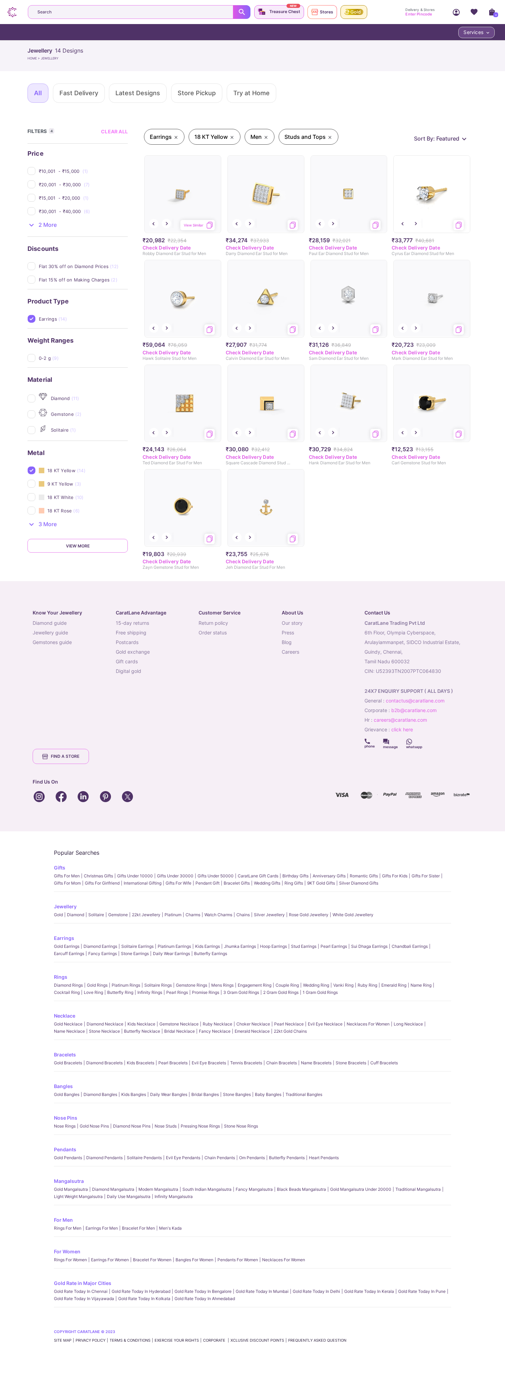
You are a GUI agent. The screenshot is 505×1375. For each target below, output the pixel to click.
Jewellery (65, 906)
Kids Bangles (133, 1094)
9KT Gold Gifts (321, 883)
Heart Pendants (324, 1157)
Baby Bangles (268, 1094)
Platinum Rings (126, 985)
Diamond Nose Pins (131, 1126)
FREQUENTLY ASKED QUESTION (317, 1340)
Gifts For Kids (394, 875)
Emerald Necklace (252, 1031)
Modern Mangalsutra (158, 1189)
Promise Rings (205, 992)
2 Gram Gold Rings (281, 992)
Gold (58, 914)
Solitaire (96, 914)
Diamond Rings (68, 985)
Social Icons (369, 741)
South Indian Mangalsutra (207, 1189)
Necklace (64, 1016)
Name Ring (421, 985)
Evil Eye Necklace (325, 1024)
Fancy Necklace (215, 1031)
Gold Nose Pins (94, 1126)
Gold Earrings (66, 946)
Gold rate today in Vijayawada (84, 1298)
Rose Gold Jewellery (308, 914)
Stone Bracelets (351, 1062)
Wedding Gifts (267, 883)
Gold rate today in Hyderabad (141, 1291)
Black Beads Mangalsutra (301, 1189)
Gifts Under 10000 (135, 875)
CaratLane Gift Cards (258, 875)
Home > (34, 58)
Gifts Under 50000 (216, 875)
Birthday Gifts (295, 875)
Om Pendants (252, 1157)
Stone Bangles (237, 1094)
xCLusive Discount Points (257, 1340)
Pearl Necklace (289, 1024)
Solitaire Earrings (137, 946)
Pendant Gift (207, 883)
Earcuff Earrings (69, 953)
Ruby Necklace (217, 1024)
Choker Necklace (253, 1024)
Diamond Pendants (104, 1157)
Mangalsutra (69, 1181)
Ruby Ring (367, 985)
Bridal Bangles (205, 1094)
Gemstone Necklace (179, 1024)
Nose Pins (65, 1118)
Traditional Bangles (303, 1094)
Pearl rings (177, 992)
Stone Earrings (135, 953)
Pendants (65, 1149)
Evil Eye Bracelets (209, 1062)
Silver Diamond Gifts (358, 883)
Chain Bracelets (281, 1062)
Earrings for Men (102, 1228)
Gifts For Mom (67, 883)
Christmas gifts (98, 875)
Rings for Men (67, 1228)
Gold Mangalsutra (71, 1189)
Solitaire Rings (158, 985)
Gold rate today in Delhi (316, 1291)
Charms (193, 914)
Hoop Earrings (273, 946)
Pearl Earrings (334, 946)
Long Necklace (408, 1024)
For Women (67, 1251)
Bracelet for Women (152, 1259)
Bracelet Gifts (237, 883)
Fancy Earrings (102, 953)
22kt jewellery (146, 914)
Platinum (173, 914)
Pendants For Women (237, 1259)
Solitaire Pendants (144, 1157)
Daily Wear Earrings (171, 953)
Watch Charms (218, 914)
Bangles (63, 1086)
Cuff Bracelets (384, 1062)
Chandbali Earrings (410, 946)
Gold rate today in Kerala (369, 1291)
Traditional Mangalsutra (418, 1189)
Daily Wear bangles (168, 1094)
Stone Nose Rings (241, 1126)
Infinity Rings (149, 992)
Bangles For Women (194, 1259)
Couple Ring (287, 985)
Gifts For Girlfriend (102, 883)
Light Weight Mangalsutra (78, 1196)
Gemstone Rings (191, 985)
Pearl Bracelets (173, 1062)
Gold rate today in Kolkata (144, 1298)
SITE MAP (62, 1340)
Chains (243, 914)
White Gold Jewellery (353, 914)
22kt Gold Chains (290, 1031)
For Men (63, 1220)
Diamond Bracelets (104, 1062)
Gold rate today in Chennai (81, 1291)
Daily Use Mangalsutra (128, 1196)
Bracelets (65, 1054)
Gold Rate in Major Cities (82, 1283)
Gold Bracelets (68, 1062)
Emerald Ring (393, 985)
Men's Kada (170, 1228)
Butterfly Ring (120, 992)
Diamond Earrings (100, 946)
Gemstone (118, 914)
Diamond (75, 914)
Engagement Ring (254, 985)
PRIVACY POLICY (90, 1340)
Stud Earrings (303, 946)
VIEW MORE (78, 545)
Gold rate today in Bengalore (203, 1291)
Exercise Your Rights (177, 1340)
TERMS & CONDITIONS (130, 1340)
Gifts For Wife (178, 883)
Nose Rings (65, 1126)
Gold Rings (97, 985)
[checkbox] (83, 171)
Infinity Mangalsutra (174, 1196)
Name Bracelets (316, 1062)
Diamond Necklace (105, 1024)
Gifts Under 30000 (175, 875)
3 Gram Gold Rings (241, 992)
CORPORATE (214, 1340)
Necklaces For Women (368, 1024)
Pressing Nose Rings (200, 1126)
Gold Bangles (66, 1094)
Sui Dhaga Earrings (369, 946)
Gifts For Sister (426, 875)
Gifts (59, 868)
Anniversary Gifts (329, 875)
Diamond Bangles (100, 1094)
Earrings (64, 938)
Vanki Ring (343, 985)
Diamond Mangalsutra (113, 1189)
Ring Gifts (293, 883)
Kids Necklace (141, 1024)
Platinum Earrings (174, 946)
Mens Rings (222, 985)
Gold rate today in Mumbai (262, 1291)
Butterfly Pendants (287, 1157)
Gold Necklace (68, 1024)
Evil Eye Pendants (183, 1157)
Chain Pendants (219, 1157)
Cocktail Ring (67, 992)
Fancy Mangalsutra (254, 1189)
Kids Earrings (207, 946)
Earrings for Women (110, 1259)
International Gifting (142, 883)
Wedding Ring (316, 985)
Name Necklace (69, 1031)
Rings (60, 977)
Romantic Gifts (364, 875)
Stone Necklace (104, 1031)
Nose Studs (166, 1126)
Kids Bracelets (140, 1062)
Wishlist (474, 12)
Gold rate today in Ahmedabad (205, 1298)
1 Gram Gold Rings (320, 992)
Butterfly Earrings (210, 953)
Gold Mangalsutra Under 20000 (360, 1189)
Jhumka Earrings (240, 946)
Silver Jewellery (269, 914)
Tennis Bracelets (246, 1062)
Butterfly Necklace (142, 1031)
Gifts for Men (67, 875)
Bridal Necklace (179, 1031)
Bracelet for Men (138, 1228)
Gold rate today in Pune (422, 1291)
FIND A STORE (65, 756)
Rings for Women (70, 1259)
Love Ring (93, 992)
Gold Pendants (68, 1157)
